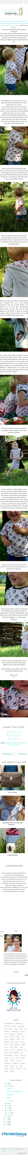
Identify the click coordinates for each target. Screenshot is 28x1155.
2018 (7, 1117)
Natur (11, 1047)
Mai (8, 1105)
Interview (12, 1039)
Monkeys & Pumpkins (14, 1044)
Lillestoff (9, 1088)
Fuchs (6, 1034)
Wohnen (12, 1066)
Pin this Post (15, 738)
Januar (9, 1115)
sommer (18, 745)
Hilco (19, 743)
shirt (24, 1068)
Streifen (22, 1058)
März (8, 1110)
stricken (12, 1071)
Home (2, 21)
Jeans (18, 1039)
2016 (7, 1122)
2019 (7, 1083)
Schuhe (16, 1055)
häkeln (21, 1066)
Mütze (6, 1047)
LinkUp (6, 1044)
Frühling (15, 743)
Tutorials (16, 21)
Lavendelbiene (12, 855)
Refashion (16, 1052)
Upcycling (18, 1060)
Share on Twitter (15, 735)
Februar (9, 1112)
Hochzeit (17, 1036)
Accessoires (7, 1026)
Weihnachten (16, 1063)
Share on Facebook (14, 731)
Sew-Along (23, 1055)
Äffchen (9, 1098)
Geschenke (19, 1034)
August (9, 1086)
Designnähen (9, 743)
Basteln (16, 1028)
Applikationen (21, 1026)
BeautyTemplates (10, 1149)
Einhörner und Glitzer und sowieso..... (12, 823)
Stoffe (17, 1058)
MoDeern (24, 743)
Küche (16, 1042)
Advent (13, 1026)
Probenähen (19, 1050)
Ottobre (13, 745)
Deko (21, 1028)
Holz (23, 1036)
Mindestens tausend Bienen (14, 1091)
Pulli (25, 1050)
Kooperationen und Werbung (19, 23)
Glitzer (6, 1036)
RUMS (10, 1052)
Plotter (13, 1050)
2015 (7, 1124)
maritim (12, 1068)
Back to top (21, 1153)
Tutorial (12, 1060)
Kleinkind (7, 1042)
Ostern (21, 1047)
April (8, 1108)
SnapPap (6, 1058)
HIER (15, 617)
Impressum (3, 25)
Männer (23, 1044)
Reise (22, 1052)
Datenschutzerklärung (14, 25)
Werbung (23, 1063)
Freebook (7, 1031)
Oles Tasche (12, 792)
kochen (6, 1068)
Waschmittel (8, 1063)
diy (16, 1066)
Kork (12, 1042)
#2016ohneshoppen (9, 1023)
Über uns (7, 23)
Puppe (6, 1052)
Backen (10, 1028)
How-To (6, 1039)
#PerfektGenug (19, 1023)
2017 (7, 1120)
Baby (6, 1028)
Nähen (7, 21)
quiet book (18, 1068)
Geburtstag (12, 1034)
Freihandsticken (15, 1031)
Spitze (11, 1058)
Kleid (22, 1039)
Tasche (6, 1060)
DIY (12, 21)
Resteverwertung (9, 1055)
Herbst (11, 1036)
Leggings (22, 1042)
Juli (8, 1103)
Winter (6, 1066)
